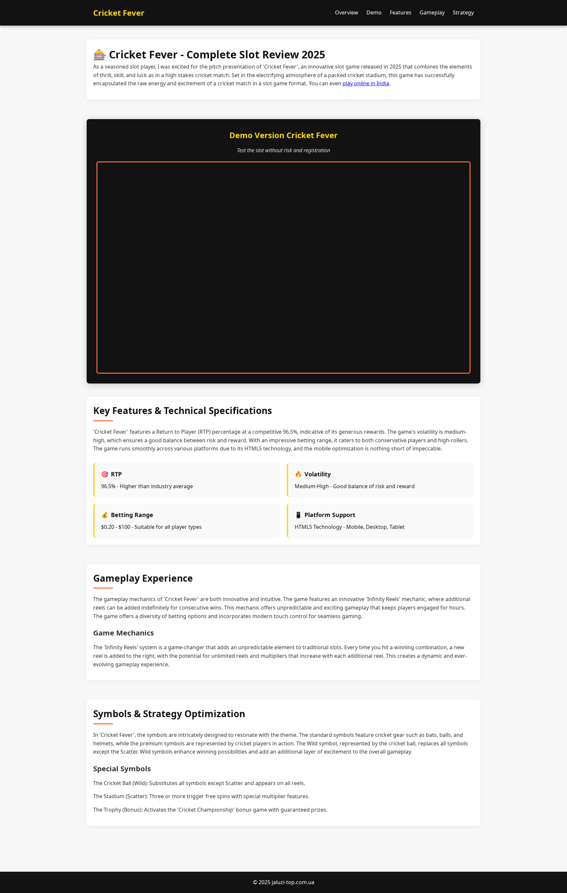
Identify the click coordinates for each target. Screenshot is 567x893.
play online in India (366, 83)
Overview (346, 12)
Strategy (463, 12)
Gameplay (432, 12)
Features (400, 12)
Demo (374, 12)
